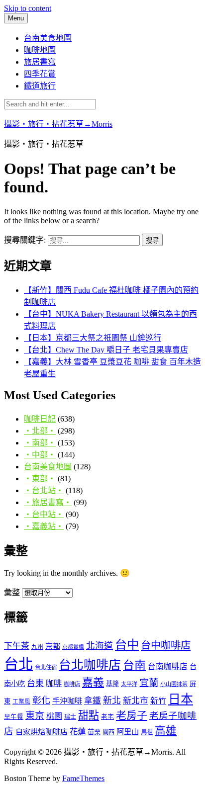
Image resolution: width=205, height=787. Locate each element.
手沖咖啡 (67, 701)
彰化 (41, 700)
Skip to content (27, 8)
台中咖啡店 (166, 645)
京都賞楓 (73, 647)
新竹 (158, 701)
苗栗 (94, 732)
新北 (112, 700)
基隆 (112, 684)
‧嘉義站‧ (44, 526)
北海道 (99, 646)
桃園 (54, 716)
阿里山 (127, 731)
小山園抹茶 (174, 684)
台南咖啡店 (168, 666)
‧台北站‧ (44, 490)
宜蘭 (148, 683)
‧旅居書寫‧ (48, 502)
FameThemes (83, 778)
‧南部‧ (40, 442)
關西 (108, 732)
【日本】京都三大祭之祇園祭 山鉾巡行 (92, 338)
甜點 (88, 715)
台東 (35, 683)
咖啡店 (72, 684)
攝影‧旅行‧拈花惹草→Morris (58, 124)
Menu (16, 18)
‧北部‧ (40, 431)
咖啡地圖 (40, 50)
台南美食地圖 (48, 38)
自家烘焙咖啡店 (41, 731)
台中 (127, 644)
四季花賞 (40, 74)
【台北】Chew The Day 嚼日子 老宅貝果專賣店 (106, 350)
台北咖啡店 (90, 665)
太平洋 (129, 684)
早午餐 (13, 716)
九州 (37, 647)
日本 (180, 699)
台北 (18, 664)
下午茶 (16, 646)
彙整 (12, 592)
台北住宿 (46, 667)
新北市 (135, 700)
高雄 (166, 731)
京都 (52, 646)
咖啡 (54, 683)
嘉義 (93, 682)
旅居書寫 (40, 62)
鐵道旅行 (40, 86)
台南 (134, 665)
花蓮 (78, 731)
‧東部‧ (40, 478)
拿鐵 (92, 700)
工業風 (21, 702)
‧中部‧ (40, 454)
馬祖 (147, 732)
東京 (34, 715)
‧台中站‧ (44, 514)
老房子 (131, 715)
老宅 (107, 716)
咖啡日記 (40, 419)
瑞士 (70, 716)
